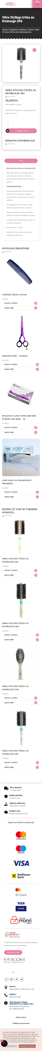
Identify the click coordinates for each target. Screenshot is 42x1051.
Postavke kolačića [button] (10, 1046)
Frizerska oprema (17, 30)
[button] (37, 4)
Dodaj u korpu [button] (11, 303)
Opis (21, 161)
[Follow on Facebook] (6, 979)
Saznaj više (13, 952)
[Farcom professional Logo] (14, 962)
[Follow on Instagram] (11, 979)
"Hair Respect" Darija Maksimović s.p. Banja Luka (21, 1003)
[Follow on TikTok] (22, 979)
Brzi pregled (20, 308)
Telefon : (13, 994)
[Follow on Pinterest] (17, 979)
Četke (30, 30)
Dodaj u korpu (22, 131)
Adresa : (12, 986)
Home (4, 30)
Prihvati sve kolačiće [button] (27, 1046)
